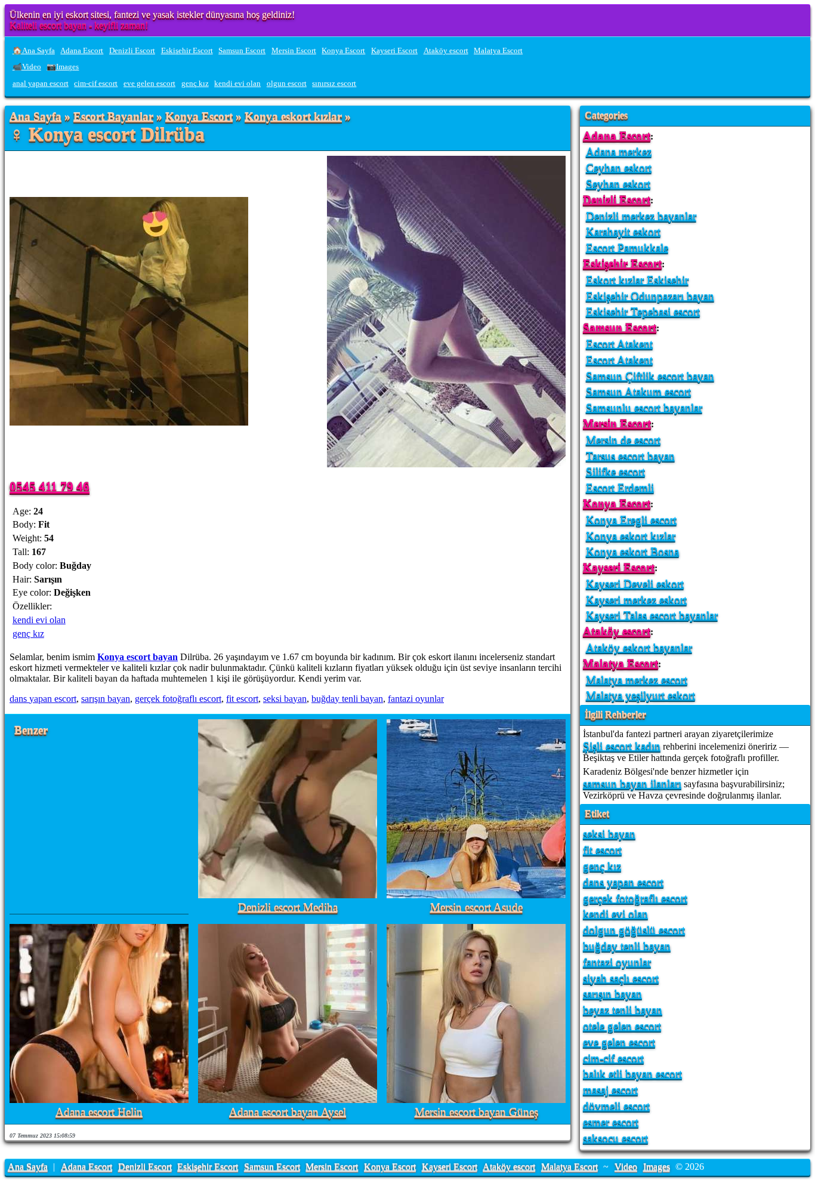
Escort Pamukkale (627, 247)
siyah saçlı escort (621, 978)
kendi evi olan (237, 83)
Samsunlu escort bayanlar (644, 407)
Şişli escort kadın (621, 746)
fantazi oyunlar (416, 699)
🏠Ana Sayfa (34, 51)
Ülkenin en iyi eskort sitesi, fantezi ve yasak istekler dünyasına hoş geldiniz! (152, 15)
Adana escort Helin (99, 1112)
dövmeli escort (616, 1105)
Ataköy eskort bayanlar (639, 647)
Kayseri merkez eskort (636, 599)
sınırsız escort (334, 83)
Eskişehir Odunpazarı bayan (650, 295)
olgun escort (287, 83)
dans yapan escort (43, 699)
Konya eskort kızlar (293, 116)
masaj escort (610, 1089)
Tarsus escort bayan (630, 455)
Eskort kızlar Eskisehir (637, 279)
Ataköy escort (446, 51)
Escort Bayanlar (113, 116)
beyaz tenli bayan (622, 1009)
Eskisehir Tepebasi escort (643, 311)
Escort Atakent (619, 343)
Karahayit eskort (623, 231)
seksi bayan (285, 699)
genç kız (195, 83)
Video (626, 1166)
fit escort (242, 699)
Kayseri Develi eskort (635, 583)
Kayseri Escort (394, 51)
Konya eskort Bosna (632, 551)
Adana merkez (619, 151)
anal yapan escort (41, 83)
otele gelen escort (622, 1025)
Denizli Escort (132, 51)
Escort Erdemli (620, 487)
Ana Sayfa (35, 116)
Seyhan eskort (618, 183)
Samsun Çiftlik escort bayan (650, 375)
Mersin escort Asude (476, 907)
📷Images (63, 67)
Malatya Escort (498, 51)
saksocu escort (615, 1138)
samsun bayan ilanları (632, 783)
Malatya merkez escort (636, 679)
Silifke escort (615, 471)
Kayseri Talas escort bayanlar (652, 615)
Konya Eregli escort (631, 519)
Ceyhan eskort (619, 167)
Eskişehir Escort (187, 51)
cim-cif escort (96, 83)
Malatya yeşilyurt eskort (640, 695)
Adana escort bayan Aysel (287, 1112)
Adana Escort (81, 51)
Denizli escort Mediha (288, 907)
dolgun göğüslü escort (634, 929)
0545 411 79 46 (49, 486)
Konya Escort (343, 51)
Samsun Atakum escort (638, 391)
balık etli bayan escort (632, 1073)
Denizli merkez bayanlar (641, 215)
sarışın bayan (105, 699)
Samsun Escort (242, 51)
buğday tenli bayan (347, 699)
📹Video (27, 67)
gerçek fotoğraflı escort (178, 699)
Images (656, 1166)
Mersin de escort (623, 439)
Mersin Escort (293, 51)
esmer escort (610, 1122)
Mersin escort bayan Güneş (476, 1112)
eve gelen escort (149, 83)
